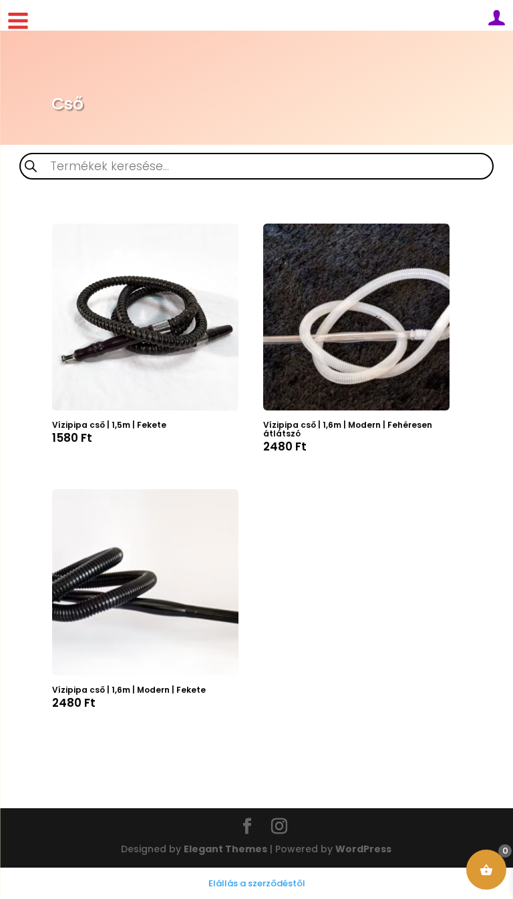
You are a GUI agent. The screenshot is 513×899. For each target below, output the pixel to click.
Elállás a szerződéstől (256, 883)
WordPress (363, 849)
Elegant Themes (225, 849)
